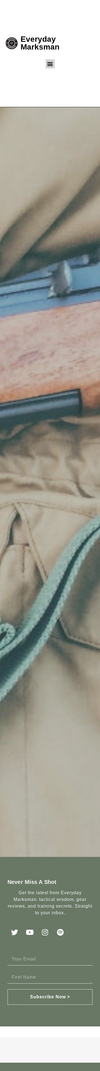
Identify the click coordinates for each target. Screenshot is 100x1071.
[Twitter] (14, 932)
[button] (50, 63)
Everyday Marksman (40, 43)
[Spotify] (60, 932)
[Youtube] (30, 932)
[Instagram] (45, 932)
